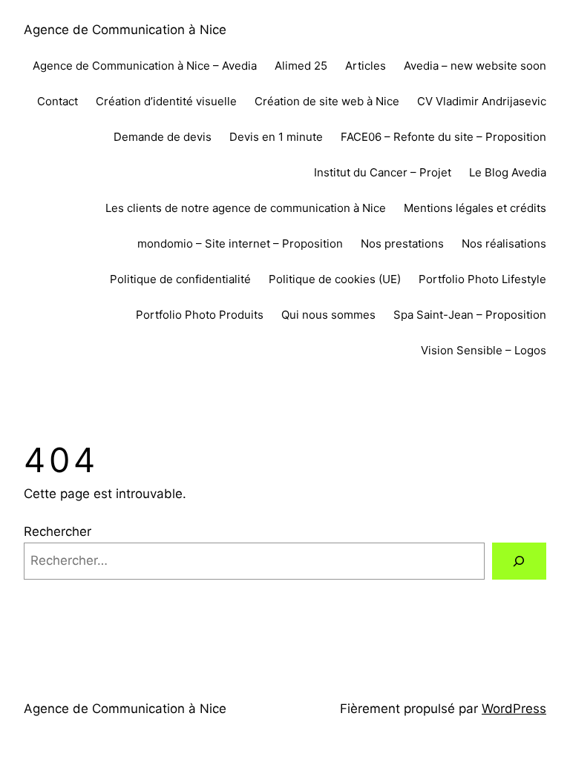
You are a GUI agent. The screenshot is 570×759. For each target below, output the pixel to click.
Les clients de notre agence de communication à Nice (245, 208)
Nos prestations (402, 243)
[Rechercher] (519, 561)
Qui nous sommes (328, 315)
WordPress (514, 708)
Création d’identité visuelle (166, 101)
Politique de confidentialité (180, 279)
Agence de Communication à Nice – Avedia (145, 66)
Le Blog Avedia (507, 172)
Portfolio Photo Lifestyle (482, 279)
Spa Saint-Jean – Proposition (469, 315)
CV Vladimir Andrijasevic (481, 101)
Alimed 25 (301, 66)
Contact (57, 101)
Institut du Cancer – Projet (382, 172)
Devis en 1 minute (276, 137)
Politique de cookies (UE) (335, 279)
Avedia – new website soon (475, 66)
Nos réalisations (504, 243)
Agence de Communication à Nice (125, 29)
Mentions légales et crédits (475, 208)
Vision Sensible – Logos (483, 350)
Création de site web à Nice (327, 101)
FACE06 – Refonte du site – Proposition (443, 137)
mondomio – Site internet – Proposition (240, 243)
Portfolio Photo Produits (199, 315)
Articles (365, 66)
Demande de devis (163, 137)
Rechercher (57, 531)
